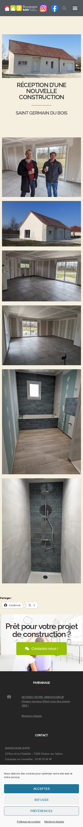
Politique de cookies (28, 821)
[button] (64, 8)
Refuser (41, 800)
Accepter (41, 789)
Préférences (41, 811)
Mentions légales (54, 821)
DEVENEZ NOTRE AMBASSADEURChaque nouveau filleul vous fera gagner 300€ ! (46, 701)
